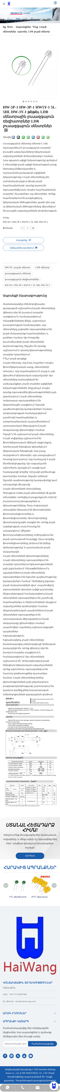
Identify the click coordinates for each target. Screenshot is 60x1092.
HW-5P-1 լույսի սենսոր (17, 267)
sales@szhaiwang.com (25, 1001)
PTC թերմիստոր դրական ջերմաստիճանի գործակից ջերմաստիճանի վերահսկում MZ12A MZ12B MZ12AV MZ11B (19, 897)
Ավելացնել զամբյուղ (22, 248)
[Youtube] (24, 1056)
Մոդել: (6, 218)
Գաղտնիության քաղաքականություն (36, 1080)
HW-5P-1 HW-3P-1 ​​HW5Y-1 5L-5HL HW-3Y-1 (27, 285)
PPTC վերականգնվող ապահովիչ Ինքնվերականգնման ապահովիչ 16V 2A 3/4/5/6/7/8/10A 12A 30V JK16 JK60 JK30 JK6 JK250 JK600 (41, 897)
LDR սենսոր (42, 267)
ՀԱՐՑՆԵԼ (30, 856)
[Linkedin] (11, 1056)
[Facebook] (5, 1056)
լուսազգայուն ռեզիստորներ (22, 279)
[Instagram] (31, 1056)
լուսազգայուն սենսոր (18, 273)
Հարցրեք (21, 240)
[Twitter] (18, 1056)
